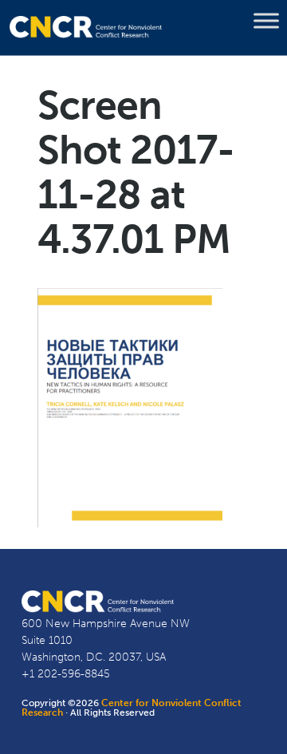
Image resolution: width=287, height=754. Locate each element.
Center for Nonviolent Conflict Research (132, 707)
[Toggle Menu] (266, 21)
